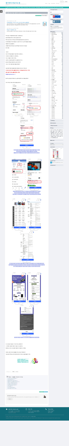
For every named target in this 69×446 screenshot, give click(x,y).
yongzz (33, 411)
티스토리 (52, 132)
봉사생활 (57, 53)
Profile (57, 35)
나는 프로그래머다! (33, 7)
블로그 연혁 (57, 41)
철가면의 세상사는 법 (11, 395)
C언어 (56, 133)
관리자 (49, 412)
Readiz (12, 411)
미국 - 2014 (57, 101)
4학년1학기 (57, 116)
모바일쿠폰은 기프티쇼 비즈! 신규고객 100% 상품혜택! (18, 22)
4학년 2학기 (57, 118)
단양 (57, 94)
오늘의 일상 (57, 52)
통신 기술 (57, 72)
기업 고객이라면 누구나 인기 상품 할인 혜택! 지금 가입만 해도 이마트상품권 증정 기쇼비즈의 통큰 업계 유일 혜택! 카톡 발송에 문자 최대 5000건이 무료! (23, 24)
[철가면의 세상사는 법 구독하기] (51, 162)
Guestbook (53, 3)
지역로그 (49, 411)
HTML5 (57, 61)
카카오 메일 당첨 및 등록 (11, 387)
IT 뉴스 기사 (57, 78)
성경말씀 (52, 136)
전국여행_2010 (57, 93)
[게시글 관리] (10, 371)
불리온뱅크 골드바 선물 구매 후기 (12, 380)
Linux (57, 67)
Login (62, 0)
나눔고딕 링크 (33, 416)
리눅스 (55, 129)
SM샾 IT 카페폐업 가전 (11, 29)
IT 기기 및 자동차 (57, 85)
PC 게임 (57, 86)
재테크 (23, 7)
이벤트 (54, 131)
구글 (51, 133)
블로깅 (19, 7)
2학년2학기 (57, 112)
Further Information (31, 412)
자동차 (57, 45)
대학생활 (61, 7)
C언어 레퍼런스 (57, 71)
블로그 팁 (57, 42)
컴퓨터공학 (38, 7)
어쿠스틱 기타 (57, 82)
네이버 (56, 131)
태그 (49, 410)
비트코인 (56, 132)
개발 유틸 (57, 75)
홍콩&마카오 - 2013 (57, 100)
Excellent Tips (57, 7)
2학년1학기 (57, 111)
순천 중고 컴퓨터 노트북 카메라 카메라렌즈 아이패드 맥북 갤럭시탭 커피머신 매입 (21, 31)
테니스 (57, 89)
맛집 (57, 57)
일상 (62, 131)
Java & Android (57, 60)
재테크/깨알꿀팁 (45, 15)
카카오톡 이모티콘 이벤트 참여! (12, 378)
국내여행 (47, 7)
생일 (57, 49)
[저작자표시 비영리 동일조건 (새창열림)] (16, 371)
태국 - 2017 (57, 104)
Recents (57, 3)
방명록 (52, 411)
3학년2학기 (57, 115)
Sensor (57, 64)
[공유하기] (8, 371)
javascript (60, 129)
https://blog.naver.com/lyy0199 (12, 28)
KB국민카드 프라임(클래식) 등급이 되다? (13, 381)
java (57, 137)
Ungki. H (38, 411)
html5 (53, 133)
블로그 (61, 136)
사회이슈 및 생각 (57, 50)
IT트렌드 (55, 136)
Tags (49, 3)
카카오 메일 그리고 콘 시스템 (12, 388)
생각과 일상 (27, 7)
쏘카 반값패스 (10, 386)
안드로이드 (54, 137)
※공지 (16, 7)
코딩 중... (57, 63)
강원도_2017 (57, 96)
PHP (57, 68)
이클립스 (59, 131)
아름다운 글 (57, 56)
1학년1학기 (57, 108)
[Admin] (60, 0)
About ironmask (10, 7)
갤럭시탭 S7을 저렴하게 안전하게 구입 (16, 12)
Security (57, 74)
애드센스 (61, 132)
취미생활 (43, 7)
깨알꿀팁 (57, 46)
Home (46, 3)
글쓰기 (51, 412)
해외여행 (51, 7)
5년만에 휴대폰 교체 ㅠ (11, 379)
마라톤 (57, 83)
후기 (58, 132)
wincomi (35, 411)
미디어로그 (52, 410)
